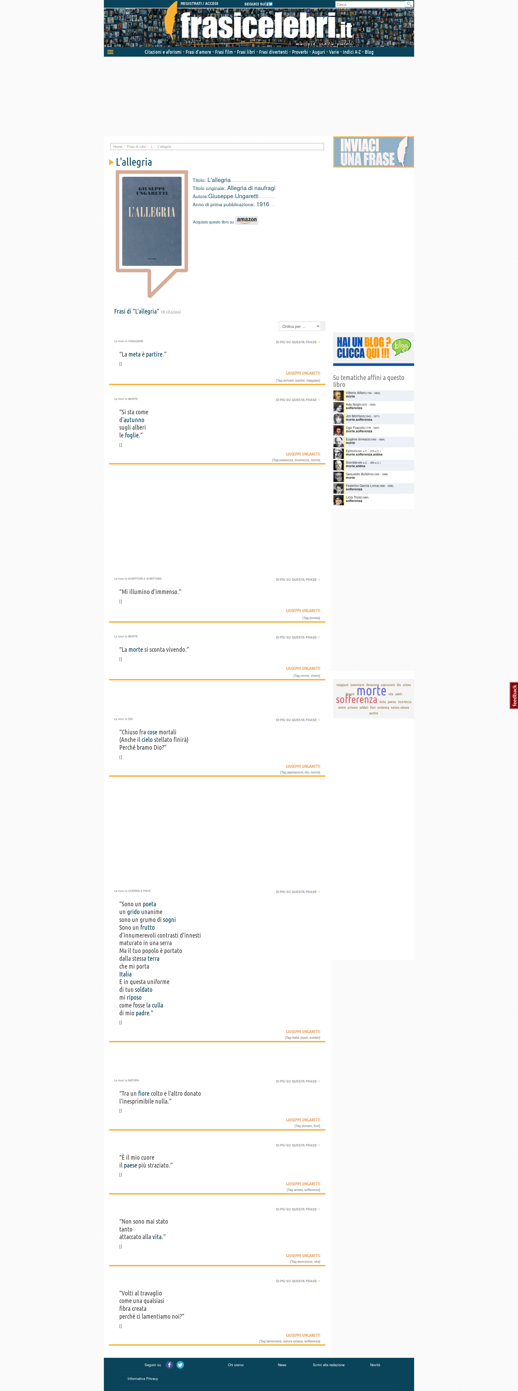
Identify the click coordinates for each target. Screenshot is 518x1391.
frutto (147, 927)
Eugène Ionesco (358, 439)
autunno (134, 419)
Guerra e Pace (139, 891)
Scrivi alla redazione (329, 1364)
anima (298, 1190)
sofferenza (311, 1190)
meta (134, 354)
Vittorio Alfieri (355, 392)
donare (307, 1126)
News (282, 1364)
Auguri (318, 52)
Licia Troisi (354, 497)
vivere (315, 675)
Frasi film (224, 52)
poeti (304, 1037)
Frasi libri (246, 52)
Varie (334, 52)
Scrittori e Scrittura (145, 579)
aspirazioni (295, 772)
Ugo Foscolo (355, 427)
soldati (314, 1037)
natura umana (293, 1341)
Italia (125, 974)
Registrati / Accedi (199, 3)
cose (152, 732)
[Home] (259, 24)
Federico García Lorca (362, 485)
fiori (316, 1126)
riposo (134, 997)
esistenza (286, 460)
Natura (133, 1080)
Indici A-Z (352, 52)
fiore (143, 1093)
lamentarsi (274, 1341)
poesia (314, 618)
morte (315, 460)
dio (307, 772)
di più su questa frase (298, 342)
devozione (305, 1261)
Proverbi (300, 52)
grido (133, 911)
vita (157, 1236)
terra (153, 958)
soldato (143, 989)
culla (157, 1005)
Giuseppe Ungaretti (233, 196)
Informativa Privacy (143, 1378)
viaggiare (312, 380)
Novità (375, 1364)
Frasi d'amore (198, 52)
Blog (369, 52)
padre (142, 1013)
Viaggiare (136, 341)
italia (295, 1037)
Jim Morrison (355, 415)
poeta (149, 904)
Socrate (351, 462)
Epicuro (351, 450)
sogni (169, 919)
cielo (147, 739)
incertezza (302, 460)
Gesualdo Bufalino (359, 473)
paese (130, 1165)
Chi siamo (236, 1364)
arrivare (288, 380)
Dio (130, 719)
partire (154, 354)
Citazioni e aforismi (163, 52)
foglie (132, 435)
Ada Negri (353, 404)
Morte (133, 399)
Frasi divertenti (273, 52)
